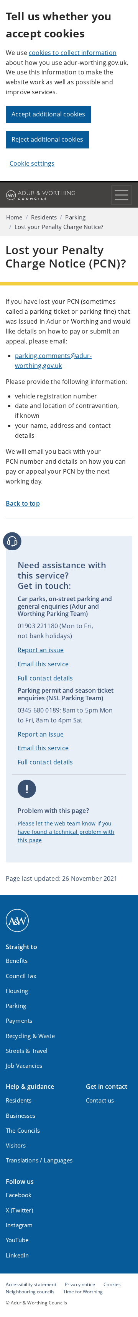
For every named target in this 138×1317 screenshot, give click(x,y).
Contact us (100, 1100)
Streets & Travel (27, 1050)
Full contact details (45, 678)
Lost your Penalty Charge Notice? (59, 227)
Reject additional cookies (47, 139)
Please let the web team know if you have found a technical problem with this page (66, 832)
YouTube (17, 1240)
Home (14, 217)
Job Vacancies (24, 1065)
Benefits (17, 960)
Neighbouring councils (30, 1291)
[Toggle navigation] (121, 195)
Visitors (16, 1145)
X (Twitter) (19, 1210)
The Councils (23, 1130)
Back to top (23, 503)
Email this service (43, 664)
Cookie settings (32, 163)
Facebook (18, 1195)
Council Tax (21, 976)
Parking (75, 217)
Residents (44, 217)
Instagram (19, 1225)
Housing (17, 991)
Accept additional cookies (48, 114)
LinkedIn (17, 1255)
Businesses (21, 1115)
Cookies (112, 1284)
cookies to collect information (73, 52)
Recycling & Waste (30, 1036)
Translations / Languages (39, 1160)
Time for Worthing (83, 1291)
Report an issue (41, 650)
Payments (19, 1020)
